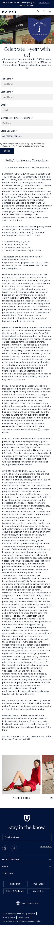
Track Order (38, 884)
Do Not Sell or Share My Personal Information (22, 921)
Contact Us (38, 891)
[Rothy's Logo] (9, 12)
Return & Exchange (14, 891)
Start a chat (15, 884)
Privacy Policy (9, 917)
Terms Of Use (23, 917)
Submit (7, 151)
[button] (38, 11)
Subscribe (46, 847)
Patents (31, 914)
